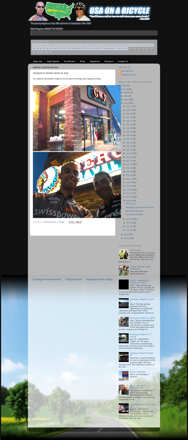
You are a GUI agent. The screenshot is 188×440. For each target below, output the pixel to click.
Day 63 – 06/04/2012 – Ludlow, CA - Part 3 (140, 282)
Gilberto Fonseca (129, 75)
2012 (124, 89)
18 (84, 45)
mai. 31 (129, 106)
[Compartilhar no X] (75, 222)
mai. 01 (129, 230)
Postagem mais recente (47, 279)
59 (109, 48)
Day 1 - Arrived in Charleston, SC (137, 387)
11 (59, 45)
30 (127, 45)
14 (70, 45)
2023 (124, 86)
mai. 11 (129, 179)
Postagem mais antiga (99, 279)
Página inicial (73, 279)
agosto (127, 92)
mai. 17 (129, 157)
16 (77, 45)
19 (88, 45)
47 (66, 48)
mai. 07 (129, 193)
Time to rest (131, 204)
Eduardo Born (50, 222)
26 (113, 45)
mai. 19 (129, 150)
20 (91, 45)
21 (95, 45)
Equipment (95, 61)
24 (106, 45)
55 (94, 48)
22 (99, 45)
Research (108, 61)
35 (145, 45)
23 (102, 45)
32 (134, 45)
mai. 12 (129, 175)
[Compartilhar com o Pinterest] (80, 222)
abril (126, 234)
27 (116, 45)
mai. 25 (129, 128)
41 (44, 48)
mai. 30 (129, 110)
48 (69, 48)
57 (101, 48)
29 (124, 45)
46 (62, 48)
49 (73, 48)
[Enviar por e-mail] (69, 222)
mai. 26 (129, 124)
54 (91, 48)
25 (109, 45)
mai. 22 (129, 139)
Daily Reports (53, 61)
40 (41, 48)
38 (33, 48)
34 (142, 45)
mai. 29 (129, 114)
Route (82, 61)
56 (98, 48)
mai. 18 (129, 153)
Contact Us (123, 61)
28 (120, 45)
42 (48, 48)
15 (74, 45)
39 (37, 48)
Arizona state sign (138, 372)
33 (138, 45)
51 (80, 48)
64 (126, 49)
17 (81, 45)
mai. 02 (129, 226)
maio (126, 103)
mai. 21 (129, 143)
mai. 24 (129, 132)
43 (51, 48)
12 (63, 45)
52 (84, 48)
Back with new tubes (134, 211)
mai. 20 (129, 146)
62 (119, 49)
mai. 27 (129, 121)
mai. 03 (129, 223)
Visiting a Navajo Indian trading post (140, 268)
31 (131, 45)
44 (55, 48)
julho (126, 96)
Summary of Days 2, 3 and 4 (142, 318)
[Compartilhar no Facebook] (77, 222)
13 (66, 45)
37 (152, 45)
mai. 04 (129, 219)
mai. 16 (129, 161)
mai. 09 (129, 186)
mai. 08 (129, 190)
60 (112, 48)
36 (149, 45)
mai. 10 (129, 182)
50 (76, 48)
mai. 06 (129, 197)
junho (126, 100)
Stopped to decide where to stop (140, 207)
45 (59, 48)
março (127, 238)
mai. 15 (129, 164)
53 (87, 48)
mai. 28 (129, 117)
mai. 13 (129, 172)
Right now (37, 61)
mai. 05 (129, 201)
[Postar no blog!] (72, 222)
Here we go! (135, 250)
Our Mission (69, 61)
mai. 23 (129, 135)
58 (105, 48)
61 (116, 49)
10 (56, 45)
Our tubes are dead (134, 214)
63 (123, 49)
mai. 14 (129, 168)
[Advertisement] (72, 256)
